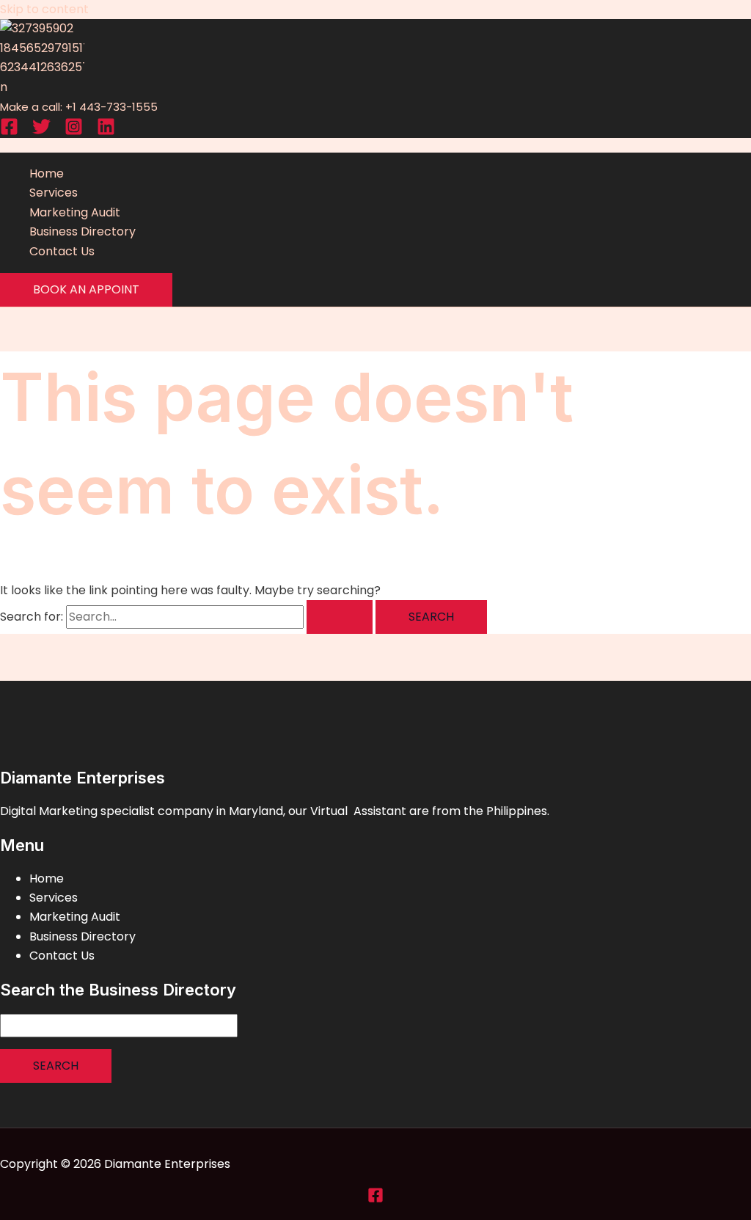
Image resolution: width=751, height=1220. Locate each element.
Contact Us (62, 251)
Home (46, 173)
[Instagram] (74, 131)
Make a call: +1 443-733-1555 (79, 106)
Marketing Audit (74, 212)
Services (53, 192)
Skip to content (44, 9)
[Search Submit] (340, 617)
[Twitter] (41, 131)
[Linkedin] (106, 131)
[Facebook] (9, 131)
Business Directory (82, 231)
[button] (86, 290)
